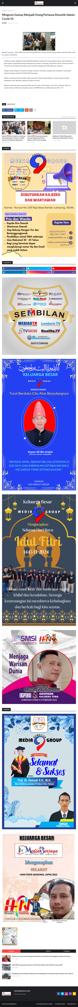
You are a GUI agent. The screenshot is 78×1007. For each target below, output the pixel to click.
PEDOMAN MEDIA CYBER (44, 1004)
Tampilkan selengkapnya (69, 117)
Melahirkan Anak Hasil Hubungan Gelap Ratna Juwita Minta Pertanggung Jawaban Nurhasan (41, 956)
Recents (48, 951)
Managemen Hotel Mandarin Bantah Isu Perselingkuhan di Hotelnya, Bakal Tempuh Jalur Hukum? (42, 973)
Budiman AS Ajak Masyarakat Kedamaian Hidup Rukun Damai (63, 137)
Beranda (4, 10)
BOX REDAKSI (71, 1004)
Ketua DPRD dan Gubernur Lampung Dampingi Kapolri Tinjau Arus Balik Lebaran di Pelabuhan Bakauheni (13, 138)
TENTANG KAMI (60, 1004)
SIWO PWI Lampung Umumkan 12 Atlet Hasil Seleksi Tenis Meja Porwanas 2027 (37, 965)
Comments (67, 951)
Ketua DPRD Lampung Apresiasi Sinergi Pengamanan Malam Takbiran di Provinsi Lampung (37, 138)
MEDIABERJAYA (11, 1004)
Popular (11, 951)
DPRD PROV (11, 10)
